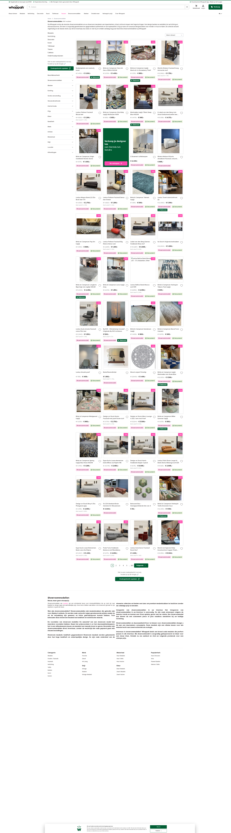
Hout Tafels (120, 658)
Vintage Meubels (87, 674)
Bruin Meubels (121, 669)
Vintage (84, 669)
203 (132, 565)
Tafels (49, 667)
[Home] (16, 7)
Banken (50, 670)
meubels (65, 603)
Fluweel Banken (155, 661)
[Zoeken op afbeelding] (187, 7)
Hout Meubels (121, 656)
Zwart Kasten (121, 674)
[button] (151, 2)
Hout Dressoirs (155, 656)
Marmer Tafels (155, 664)
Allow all (158, 826)
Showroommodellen (60, 18)
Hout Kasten (120, 661)
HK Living (85, 661)
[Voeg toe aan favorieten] (100, 69)
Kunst (49, 673)
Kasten (50, 676)
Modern (84, 671)
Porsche (84, 656)
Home (49, 18)
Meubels (50, 656)
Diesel (84, 658)
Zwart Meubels (121, 671)
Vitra (152, 658)
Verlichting (51, 664)
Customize (158, 830)
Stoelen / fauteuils (53, 658)
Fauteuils (50, 661)
